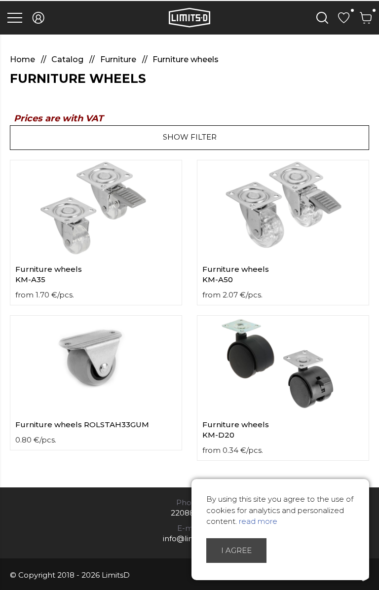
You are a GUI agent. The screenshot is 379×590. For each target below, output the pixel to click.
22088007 (190, 512)
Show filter (190, 137)
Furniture (119, 59)
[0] (344, 18)
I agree (236, 550)
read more (258, 521)
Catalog (68, 59)
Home (23, 59)
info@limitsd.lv (189, 538)
